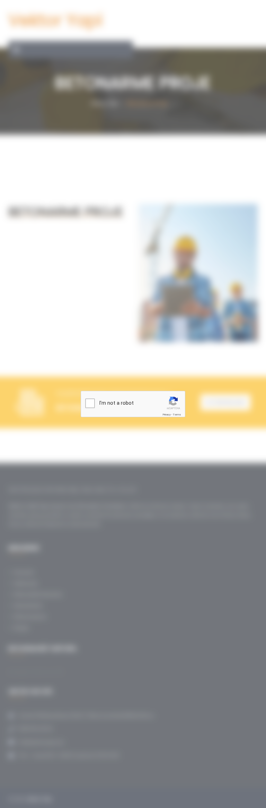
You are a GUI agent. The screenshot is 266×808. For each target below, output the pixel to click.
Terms (177, 414)
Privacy (166, 414)
